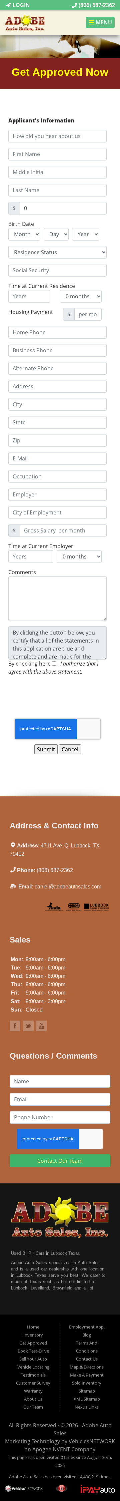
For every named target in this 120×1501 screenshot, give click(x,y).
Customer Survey (33, 1383)
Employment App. (87, 1327)
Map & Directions (87, 1367)
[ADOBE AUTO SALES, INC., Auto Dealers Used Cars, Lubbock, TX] (28, 908)
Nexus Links (87, 1407)
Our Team (33, 1407)
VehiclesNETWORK (92, 1441)
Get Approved (33, 1343)
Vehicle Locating (33, 1367)
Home (33, 1327)
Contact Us (87, 1359)
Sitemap (87, 1391)
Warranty (33, 1391)
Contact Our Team (60, 1160)
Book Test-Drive (33, 1351)
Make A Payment (87, 1375)
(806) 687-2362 (96, 5)
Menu (103, 22)
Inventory (33, 1335)
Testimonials (33, 1375)
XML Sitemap (87, 1399)
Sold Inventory (86, 1383)
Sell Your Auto (33, 1359)
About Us (33, 1399)
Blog (86, 1335)
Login (20, 5)
